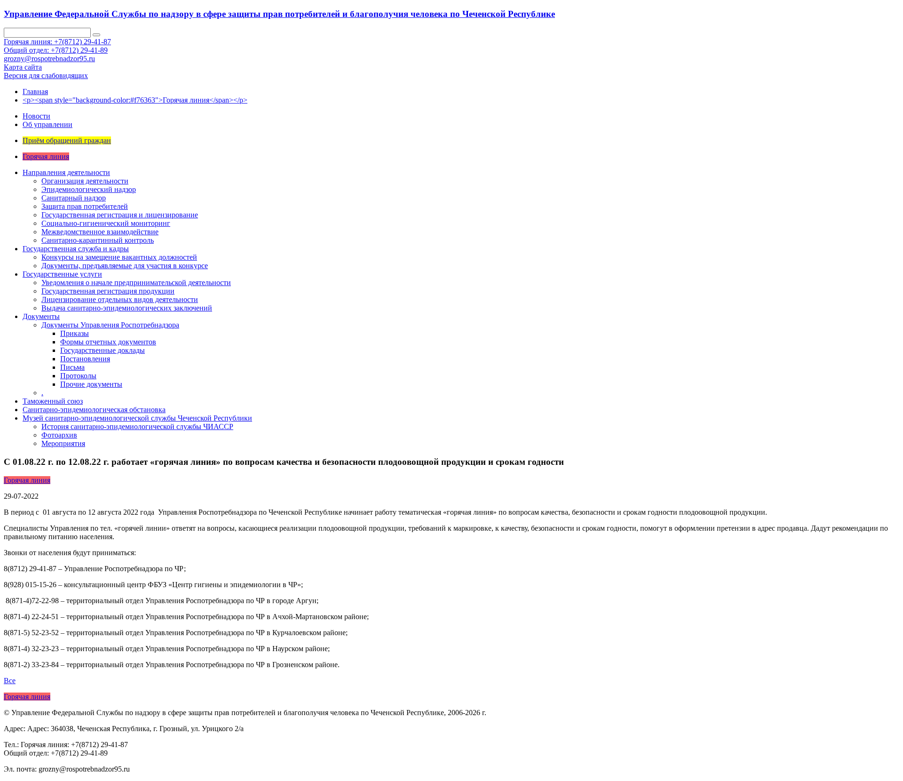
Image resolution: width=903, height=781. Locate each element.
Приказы (74, 333)
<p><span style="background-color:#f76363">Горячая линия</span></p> (135, 100)
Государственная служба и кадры (76, 249)
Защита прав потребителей (84, 206)
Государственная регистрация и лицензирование (119, 215)
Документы (41, 316)
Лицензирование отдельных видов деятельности (119, 299)
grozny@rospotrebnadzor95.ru (49, 59)
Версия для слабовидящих (46, 76)
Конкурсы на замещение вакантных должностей (119, 257)
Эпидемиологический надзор (88, 189)
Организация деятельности (84, 181)
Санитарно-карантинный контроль (97, 240)
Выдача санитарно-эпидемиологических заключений (126, 308)
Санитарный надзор (73, 198)
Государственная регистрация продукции (107, 291)
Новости (36, 116)
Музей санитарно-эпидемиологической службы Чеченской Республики (137, 418)
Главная (35, 92)
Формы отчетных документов (108, 342)
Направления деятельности (66, 172)
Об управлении (47, 124)
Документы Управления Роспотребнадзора (110, 325)
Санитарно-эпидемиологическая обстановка (94, 410)
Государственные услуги (62, 274)
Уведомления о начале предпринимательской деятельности (136, 283)
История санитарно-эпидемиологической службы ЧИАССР (137, 426)
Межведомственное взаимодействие (99, 232)
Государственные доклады (102, 350)
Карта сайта (23, 67)
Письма (72, 367)
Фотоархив (59, 435)
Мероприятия (63, 443)
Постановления (85, 359)
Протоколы (78, 376)
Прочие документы (91, 384)
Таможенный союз (53, 401)
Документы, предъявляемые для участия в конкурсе (124, 266)
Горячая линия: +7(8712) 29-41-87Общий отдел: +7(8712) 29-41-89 (57, 46)
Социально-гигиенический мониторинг (105, 223)
